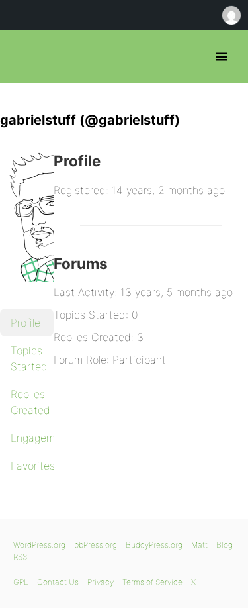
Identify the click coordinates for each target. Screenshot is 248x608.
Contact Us (58, 582)
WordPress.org (39, 545)
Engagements (32, 437)
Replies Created (30, 402)
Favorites (32, 465)
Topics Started (29, 358)
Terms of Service (152, 582)
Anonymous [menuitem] (231, 15)
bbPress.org (21, 56)
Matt (199, 545)
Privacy (100, 582)
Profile (25, 322)
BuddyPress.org (154, 545)
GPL (20, 582)
